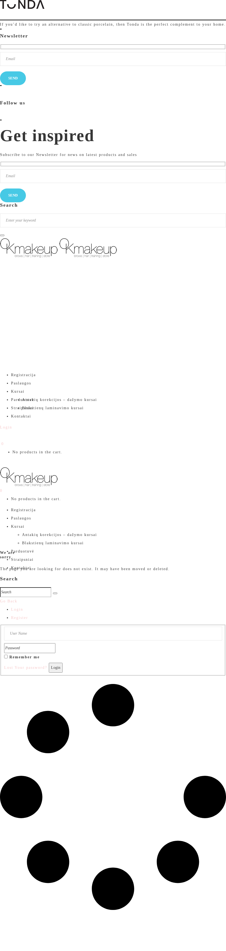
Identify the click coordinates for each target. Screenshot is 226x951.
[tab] (118, 609)
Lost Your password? (25, 668)
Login (17, 609)
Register (19, 618)
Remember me (24, 657)
